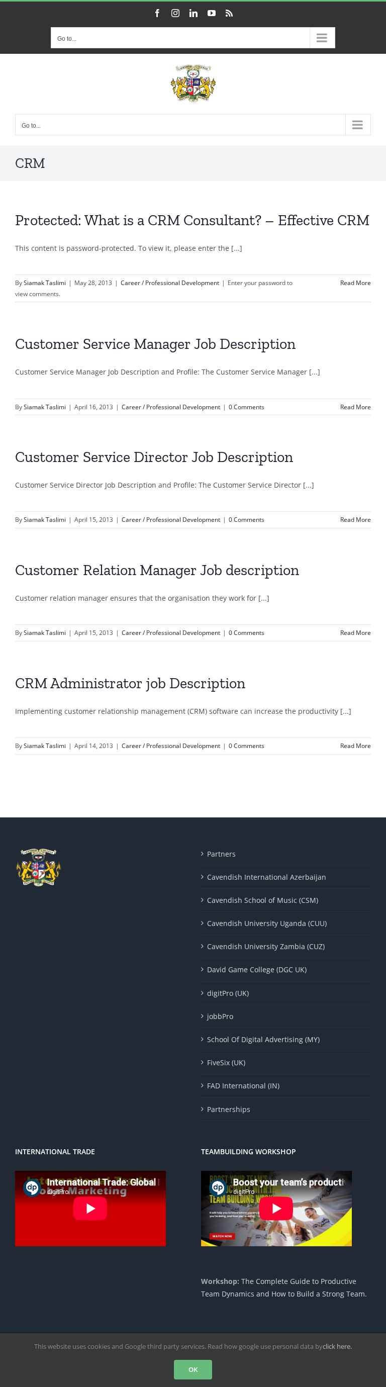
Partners (221, 854)
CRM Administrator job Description (130, 683)
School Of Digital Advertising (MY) (263, 1039)
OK (193, 1369)
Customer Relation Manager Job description (157, 570)
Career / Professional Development (170, 283)
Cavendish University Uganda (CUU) (267, 923)
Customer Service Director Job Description (154, 457)
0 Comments (246, 407)
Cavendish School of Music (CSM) (262, 900)
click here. (337, 1346)
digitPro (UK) (228, 993)
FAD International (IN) (243, 1085)
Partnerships (228, 1109)
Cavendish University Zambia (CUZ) (266, 946)
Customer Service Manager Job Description (155, 344)
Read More (355, 283)
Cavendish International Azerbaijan (266, 877)
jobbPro (220, 1016)
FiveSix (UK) (226, 1062)
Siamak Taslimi (45, 283)
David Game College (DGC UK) (257, 969)
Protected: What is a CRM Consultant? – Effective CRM (192, 220)
